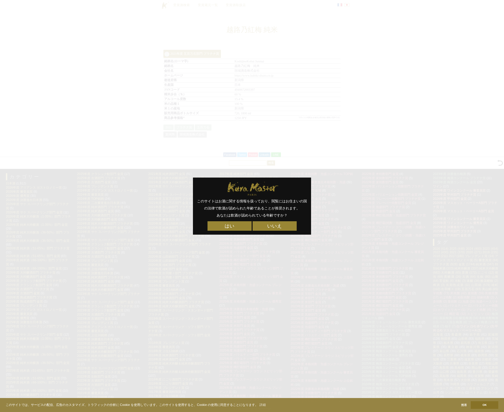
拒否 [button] (464, 404)
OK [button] (485, 404)
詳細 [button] (262, 404)
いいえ (274, 226)
